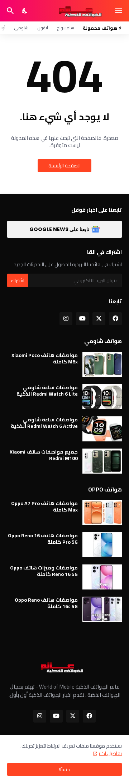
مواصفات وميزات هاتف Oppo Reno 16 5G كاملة (44, 570)
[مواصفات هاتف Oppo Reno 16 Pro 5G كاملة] (102, 544)
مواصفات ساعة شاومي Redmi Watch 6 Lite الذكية (47, 390)
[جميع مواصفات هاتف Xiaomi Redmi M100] (102, 461)
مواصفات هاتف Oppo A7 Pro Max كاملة (44, 506)
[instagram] (65, 318)
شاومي (21, 28)
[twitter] (98, 318)
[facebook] (115, 318)
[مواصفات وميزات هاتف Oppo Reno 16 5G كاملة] (102, 576)
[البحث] (9, 11)
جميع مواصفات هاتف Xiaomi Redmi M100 (44, 455)
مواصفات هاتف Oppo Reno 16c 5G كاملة (46, 603)
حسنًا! (64, 769)
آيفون (42, 28)
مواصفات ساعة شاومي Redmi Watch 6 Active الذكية (44, 422)
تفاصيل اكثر (110, 753)
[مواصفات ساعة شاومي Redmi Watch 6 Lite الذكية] (102, 396)
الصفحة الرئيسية (64, 165)
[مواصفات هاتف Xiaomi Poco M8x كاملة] (102, 364)
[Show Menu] (119, 11)
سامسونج (65, 28)
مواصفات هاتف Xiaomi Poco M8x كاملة (44, 358)
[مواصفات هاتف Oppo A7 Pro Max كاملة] (102, 512)
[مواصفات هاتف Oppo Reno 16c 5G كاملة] (102, 609)
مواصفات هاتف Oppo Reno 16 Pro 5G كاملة (43, 538)
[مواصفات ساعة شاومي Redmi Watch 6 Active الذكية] (102, 428)
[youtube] (82, 318)
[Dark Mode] (25, 11)
